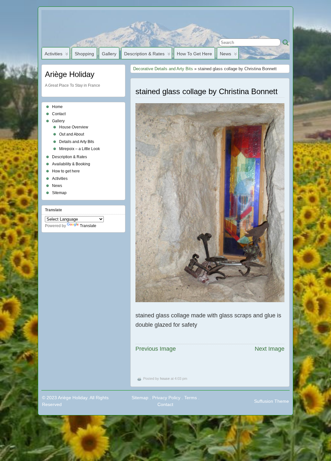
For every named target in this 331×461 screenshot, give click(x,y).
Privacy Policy (166, 397)
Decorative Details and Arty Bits (163, 68)
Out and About (71, 134)
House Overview (73, 127)
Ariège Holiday (69, 74)
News (225, 53)
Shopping (84, 53)
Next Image (269, 349)
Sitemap (59, 193)
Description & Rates (144, 53)
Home (57, 106)
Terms (190, 397)
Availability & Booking (71, 164)
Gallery (109, 53)
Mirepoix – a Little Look (79, 149)
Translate (88, 226)
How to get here (194, 53)
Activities (53, 53)
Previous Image (155, 349)
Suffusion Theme (271, 401)
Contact (59, 114)
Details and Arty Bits (76, 141)
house (165, 378)
